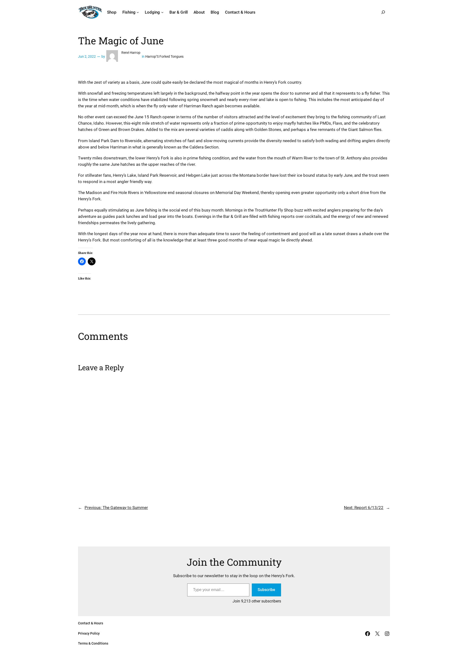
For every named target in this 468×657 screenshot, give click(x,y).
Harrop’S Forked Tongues (164, 57)
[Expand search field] (383, 12)
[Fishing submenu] (137, 12)
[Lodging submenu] (162, 12)
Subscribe (266, 589)
